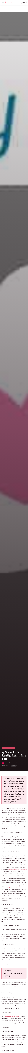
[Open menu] (2, 2)
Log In (23, 2)
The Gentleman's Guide (8, 748)
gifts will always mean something (13, 1016)
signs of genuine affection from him (14, 887)
